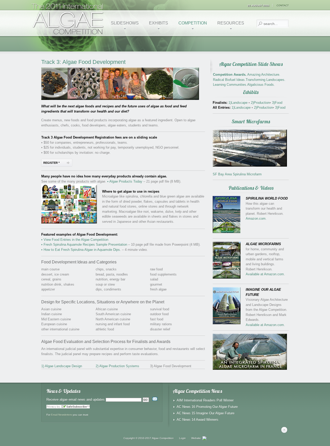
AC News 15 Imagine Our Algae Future (205, 413)
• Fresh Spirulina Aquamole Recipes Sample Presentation (84, 244)
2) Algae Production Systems (117, 366)
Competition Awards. (229, 74)
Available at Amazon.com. (265, 274)
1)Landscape (238, 103)
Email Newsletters (61, 414)
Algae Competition (163, 438)
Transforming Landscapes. (265, 80)
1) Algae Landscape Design (61, 366)
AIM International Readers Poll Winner (205, 400)
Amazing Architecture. (263, 74)
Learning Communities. (230, 85)
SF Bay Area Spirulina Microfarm (237, 174)
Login (182, 438)
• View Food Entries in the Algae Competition (74, 240)
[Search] (260, 24)
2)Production (260, 103)
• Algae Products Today (124, 181)
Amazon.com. (256, 218)
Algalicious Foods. (261, 85)
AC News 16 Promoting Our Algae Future (207, 407)
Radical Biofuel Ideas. (229, 80)
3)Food (276, 103)
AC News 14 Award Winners (197, 420)
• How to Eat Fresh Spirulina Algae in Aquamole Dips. (81, 250)
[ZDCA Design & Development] (204, 438)
